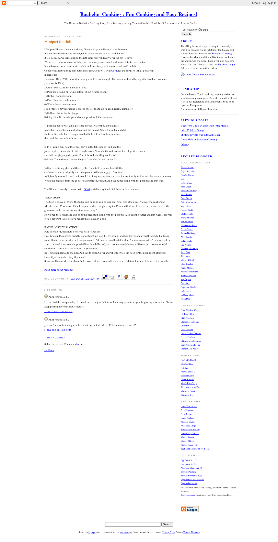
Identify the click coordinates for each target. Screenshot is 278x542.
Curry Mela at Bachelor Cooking (199, 139)
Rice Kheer (186, 186)
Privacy (185, 144)
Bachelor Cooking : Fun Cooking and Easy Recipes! (138, 14)
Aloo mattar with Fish (190, 387)
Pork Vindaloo (187, 410)
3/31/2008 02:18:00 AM (57, 330)
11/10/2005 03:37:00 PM (58, 311)
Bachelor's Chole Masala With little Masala (205, 125)
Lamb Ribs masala (189, 406)
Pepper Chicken (188, 337)
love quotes (125, 532)
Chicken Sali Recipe (190, 348)
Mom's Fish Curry (189, 383)
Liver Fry (185, 325)
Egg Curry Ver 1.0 (189, 460)
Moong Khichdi (187, 260)
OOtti (87, 189)
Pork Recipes (186, 414)
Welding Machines (191, 532)
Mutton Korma (187, 437)
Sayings (92, 532)
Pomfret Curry (187, 375)
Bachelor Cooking (221, 53)
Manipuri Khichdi (57, 41)
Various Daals (187, 221)
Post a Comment (56, 338)
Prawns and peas (188, 371)
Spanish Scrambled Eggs (191, 475)
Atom (80, 344)
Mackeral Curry (188, 391)
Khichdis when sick (189, 271)
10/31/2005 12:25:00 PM (85, 279)
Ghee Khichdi (187, 263)
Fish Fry (184, 367)
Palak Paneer (186, 194)
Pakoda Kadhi (187, 209)
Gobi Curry (186, 291)
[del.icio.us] (105, 278)
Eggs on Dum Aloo (189, 483)
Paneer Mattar (187, 167)
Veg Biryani (186, 279)
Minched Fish (187, 363)
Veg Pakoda (186, 206)
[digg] (112, 278)
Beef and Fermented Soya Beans (195, 448)
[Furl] (126, 278)
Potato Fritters (187, 229)
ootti (183, 178)
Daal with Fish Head (190, 360)
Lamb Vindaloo (187, 417)
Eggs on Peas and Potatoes (192, 479)
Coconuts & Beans (189, 225)
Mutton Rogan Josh (189, 444)
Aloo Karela (186, 237)
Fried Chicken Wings (192, 130)
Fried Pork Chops (188, 425)
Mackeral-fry (187, 394)
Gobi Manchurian (188, 202)
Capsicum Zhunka (188, 287)
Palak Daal (185, 298)
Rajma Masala (187, 267)
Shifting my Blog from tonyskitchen (201, 135)
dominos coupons (188, 495)
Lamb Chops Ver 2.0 (190, 433)
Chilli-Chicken (187, 317)
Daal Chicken (187, 329)
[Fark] (119, 278)
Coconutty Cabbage (189, 248)
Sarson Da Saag (188, 233)
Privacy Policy (168, 532)
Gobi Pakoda (186, 198)
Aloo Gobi (185, 252)
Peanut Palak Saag (189, 190)
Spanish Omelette (188, 471)
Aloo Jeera (185, 256)
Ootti (114, 70)
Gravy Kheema (187, 379)
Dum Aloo (185, 283)
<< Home (49, 350)
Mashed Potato (187, 217)
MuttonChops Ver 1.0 (190, 429)
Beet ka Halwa (187, 175)
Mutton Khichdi (188, 441)
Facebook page (226, 64)
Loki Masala (186, 240)
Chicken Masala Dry (190, 321)
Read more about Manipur (58, 269)
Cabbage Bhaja (187, 294)
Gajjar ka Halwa (188, 171)
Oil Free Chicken (188, 314)
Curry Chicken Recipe (190, 344)
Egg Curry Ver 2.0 (189, 464)
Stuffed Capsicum (188, 275)
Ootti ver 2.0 (186, 182)
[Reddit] (133, 278)
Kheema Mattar (188, 421)
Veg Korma (186, 244)
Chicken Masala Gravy (191, 340)
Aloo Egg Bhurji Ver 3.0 (191, 467)
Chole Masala (187, 213)
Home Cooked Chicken (191, 333)
